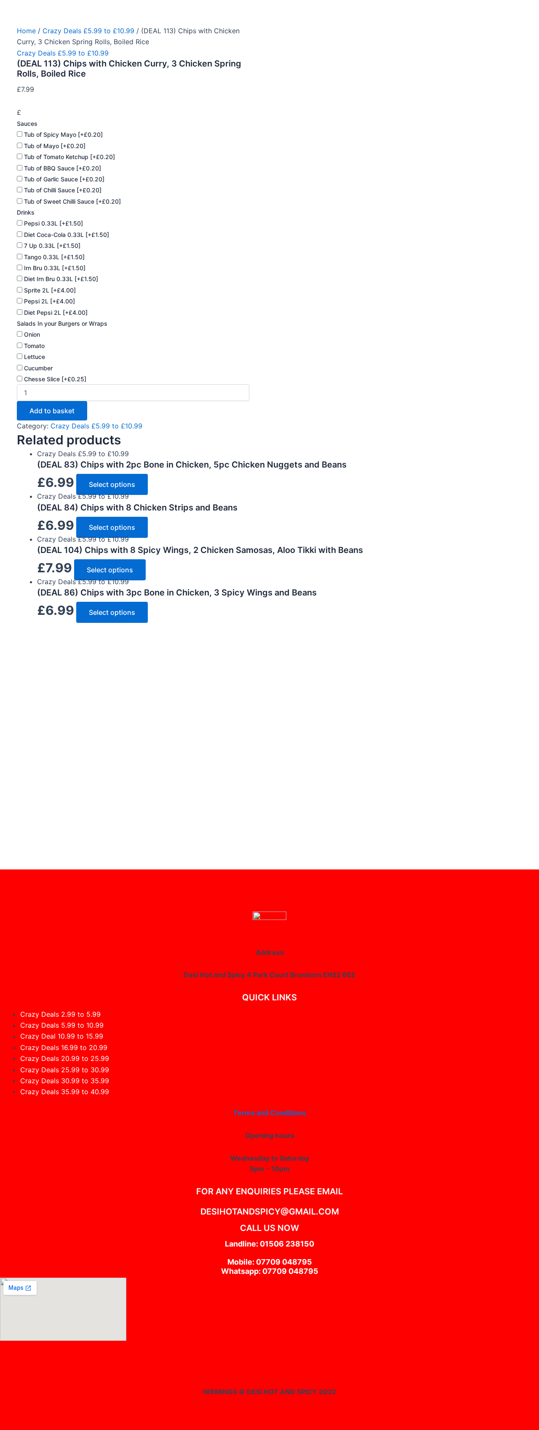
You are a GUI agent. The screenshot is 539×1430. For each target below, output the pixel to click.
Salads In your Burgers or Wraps (62, 323)
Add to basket (52, 411)
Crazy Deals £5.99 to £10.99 (88, 31)
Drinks (26, 212)
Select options (112, 484)
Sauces (27, 123)
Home (26, 31)
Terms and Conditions (269, 1112)
